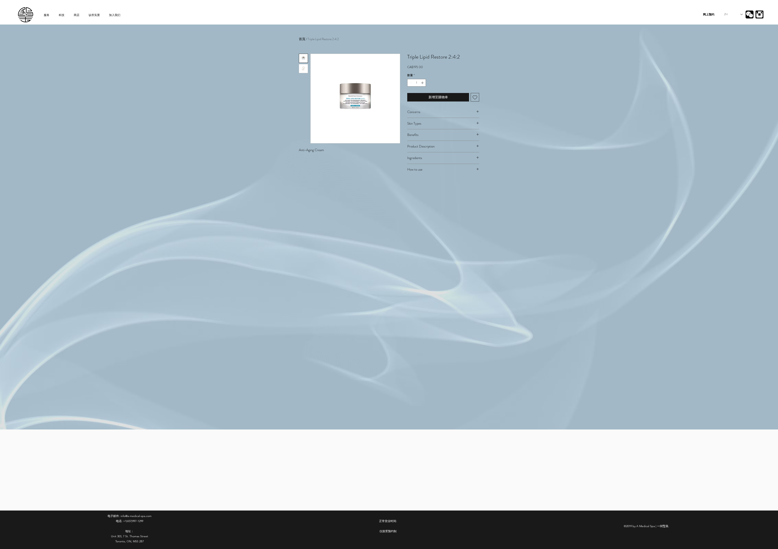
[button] (749, 14)
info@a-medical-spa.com (136, 516)
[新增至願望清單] (475, 97)
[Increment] (422, 82)
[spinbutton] (416, 82)
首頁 (302, 39)
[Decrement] (410, 82)
